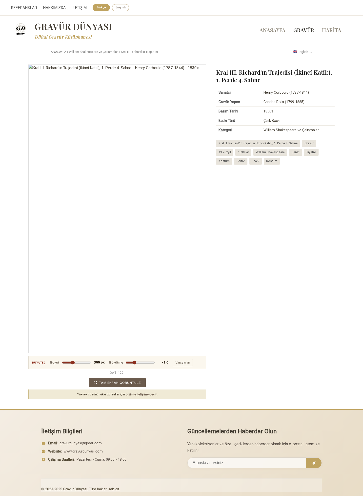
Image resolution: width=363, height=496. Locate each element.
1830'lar (243, 152)
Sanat (296, 152)
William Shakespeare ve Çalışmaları (94, 52)
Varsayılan (183, 362)
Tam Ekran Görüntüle (120, 383)
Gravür (309, 143)
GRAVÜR (303, 29)
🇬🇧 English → (302, 52)
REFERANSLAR (24, 7)
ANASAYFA (272, 29)
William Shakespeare (270, 152)
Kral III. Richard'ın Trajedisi (139, 52)
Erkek (255, 161)
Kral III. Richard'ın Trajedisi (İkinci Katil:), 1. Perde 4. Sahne (258, 143)
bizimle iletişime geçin (141, 394)
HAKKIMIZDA (54, 7)
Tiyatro (311, 152)
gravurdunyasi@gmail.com (81, 443)
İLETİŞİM (79, 7)
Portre (241, 161)
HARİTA (331, 29)
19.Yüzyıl (225, 152)
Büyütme (138, 362)
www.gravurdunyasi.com (83, 451)
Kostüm (224, 161)
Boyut (77, 362)
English (121, 7)
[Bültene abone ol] (314, 463)
